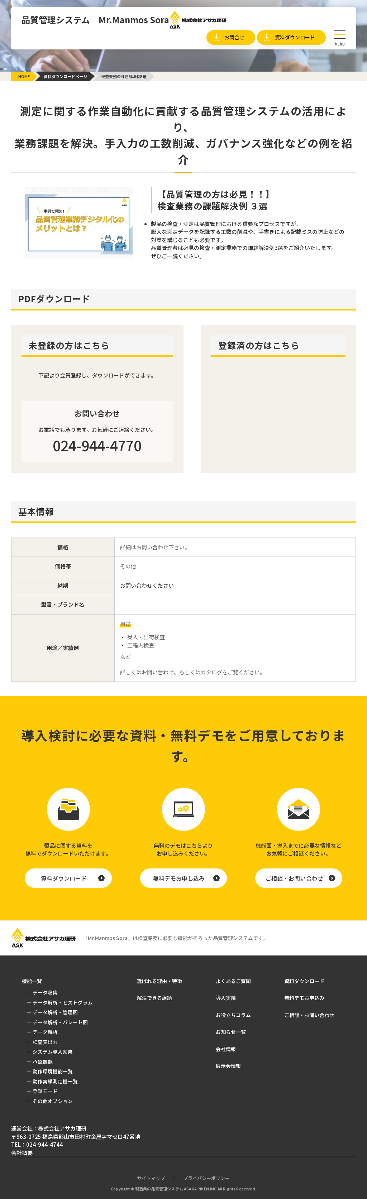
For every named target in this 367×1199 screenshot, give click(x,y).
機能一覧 (114, 83)
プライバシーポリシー (206, 1178)
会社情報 (226, 1049)
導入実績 (226, 997)
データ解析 (45, 1031)
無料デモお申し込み (179, 878)
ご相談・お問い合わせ (294, 878)
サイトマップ (151, 1178)
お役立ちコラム (233, 1015)
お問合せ (234, 37)
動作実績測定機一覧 (55, 1081)
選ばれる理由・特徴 (159, 980)
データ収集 (120, 99)
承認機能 (43, 1061)
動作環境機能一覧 (53, 1071)
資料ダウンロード (295, 37)
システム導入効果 (53, 1051)
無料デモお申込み (304, 997)
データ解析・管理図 (55, 1012)
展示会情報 (228, 1065)
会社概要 (22, 1152)
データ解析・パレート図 (60, 1022)
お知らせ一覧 (203, 97)
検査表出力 (45, 1041)
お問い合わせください (147, 585)
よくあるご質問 (233, 980)
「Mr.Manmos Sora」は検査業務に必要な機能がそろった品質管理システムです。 (175, 938)
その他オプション (53, 1100)
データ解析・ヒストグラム (63, 1002)
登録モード (45, 1090)
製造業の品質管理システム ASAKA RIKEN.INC (175, 1188)
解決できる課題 (40, 97)
